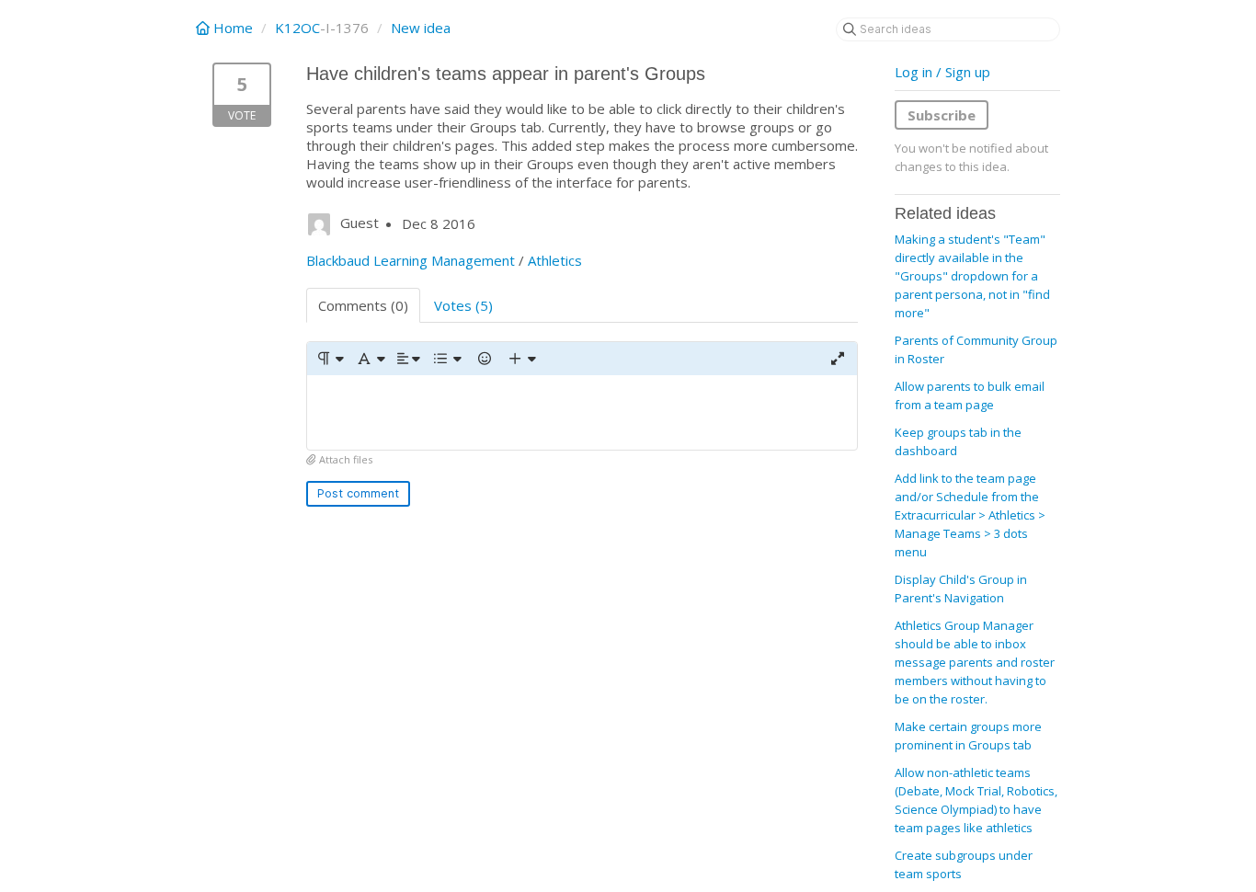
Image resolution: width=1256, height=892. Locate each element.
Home (233, 27)
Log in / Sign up (942, 72)
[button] (329, 359)
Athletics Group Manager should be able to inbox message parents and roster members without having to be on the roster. (975, 662)
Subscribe (942, 115)
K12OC (297, 27)
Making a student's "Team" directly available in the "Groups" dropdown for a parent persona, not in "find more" (972, 276)
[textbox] (582, 412)
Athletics (555, 260)
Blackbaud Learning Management (410, 260)
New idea (421, 27)
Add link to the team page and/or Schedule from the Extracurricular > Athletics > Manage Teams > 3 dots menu (970, 515)
